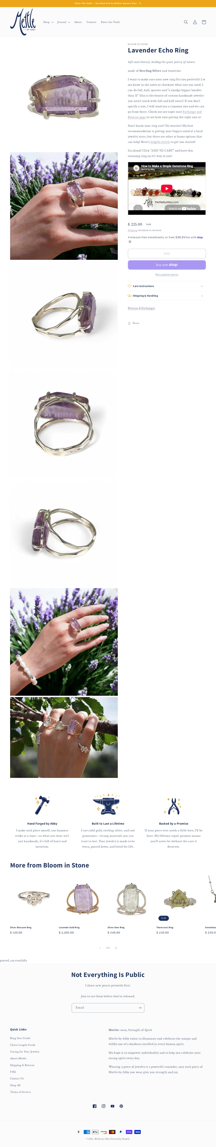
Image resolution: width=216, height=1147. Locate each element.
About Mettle (18, 1058)
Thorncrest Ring (164, 927)
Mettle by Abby (102, 1138)
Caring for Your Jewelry (25, 1052)
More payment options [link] (166, 274)
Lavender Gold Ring (69, 927)
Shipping (132, 230)
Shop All (15, 1085)
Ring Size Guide (20, 1038)
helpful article (160, 142)
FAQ (13, 1072)
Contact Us (17, 1078)
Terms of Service (20, 1092)
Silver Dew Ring (116, 927)
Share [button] (136, 323)
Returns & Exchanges (141, 308)
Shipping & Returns (22, 1065)
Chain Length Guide (22, 1045)
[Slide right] (116, 948)
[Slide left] (100, 948)
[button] (48, 22)
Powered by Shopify (120, 1138)
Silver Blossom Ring (20, 927)
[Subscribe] (139, 1008)
